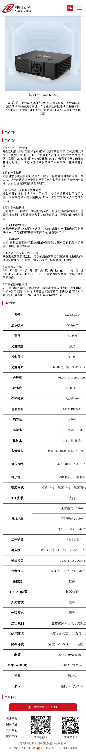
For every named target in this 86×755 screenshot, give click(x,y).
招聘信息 (11, 724)
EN (70, 8)
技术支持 (11, 736)
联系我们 (11, 730)
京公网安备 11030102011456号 (58, 748)
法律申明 (11, 718)
